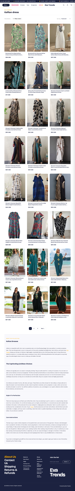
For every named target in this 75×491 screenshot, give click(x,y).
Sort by (58, 18)
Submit (66, 461)
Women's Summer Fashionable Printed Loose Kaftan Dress (14, 129)
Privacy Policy (27, 466)
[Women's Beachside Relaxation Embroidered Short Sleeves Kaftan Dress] (60, 262)
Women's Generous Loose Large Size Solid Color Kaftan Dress (37, 279)
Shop (5, 5)
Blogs (38, 457)
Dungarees (34, 5)
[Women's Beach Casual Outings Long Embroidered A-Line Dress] (14, 300)
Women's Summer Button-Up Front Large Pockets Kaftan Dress (59, 204)
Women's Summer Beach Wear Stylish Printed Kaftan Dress (14, 241)
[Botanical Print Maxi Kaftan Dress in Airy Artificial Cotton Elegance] (14, 38)
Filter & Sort (18, 18)
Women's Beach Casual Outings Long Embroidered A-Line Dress (14, 316)
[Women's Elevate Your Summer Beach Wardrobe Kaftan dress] (60, 225)
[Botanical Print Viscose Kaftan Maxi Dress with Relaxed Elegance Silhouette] (37, 38)
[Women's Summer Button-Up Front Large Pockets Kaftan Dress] (60, 187)
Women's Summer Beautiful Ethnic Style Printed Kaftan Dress (13, 204)
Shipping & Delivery (40, 469)
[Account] (67, 5)
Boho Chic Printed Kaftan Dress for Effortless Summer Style (37, 91)
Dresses (22, 5)
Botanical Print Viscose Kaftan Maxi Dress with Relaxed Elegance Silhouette (36, 54)
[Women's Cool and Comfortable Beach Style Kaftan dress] (37, 187)
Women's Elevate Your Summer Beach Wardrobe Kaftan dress (59, 241)
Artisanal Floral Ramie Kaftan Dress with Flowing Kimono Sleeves (14, 91)
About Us (10, 456)
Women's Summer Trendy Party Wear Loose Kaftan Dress (37, 129)
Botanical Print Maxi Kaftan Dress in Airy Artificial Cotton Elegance (14, 54)
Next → (43, 328)
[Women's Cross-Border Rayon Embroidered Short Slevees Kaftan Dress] (37, 300)
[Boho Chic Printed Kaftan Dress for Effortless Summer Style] (37, 75)
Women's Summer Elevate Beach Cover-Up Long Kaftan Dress (15, 279)
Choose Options (15, 49)
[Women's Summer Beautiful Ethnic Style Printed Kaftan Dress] (14, 187)
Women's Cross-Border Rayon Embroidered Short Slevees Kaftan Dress (36, 316)
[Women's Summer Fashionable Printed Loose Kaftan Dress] (14, 113)
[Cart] (71, 5)
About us (39, 459)
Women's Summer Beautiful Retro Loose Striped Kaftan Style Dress (60, 166)
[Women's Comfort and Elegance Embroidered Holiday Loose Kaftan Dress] (60, 300)
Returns (25, 457)
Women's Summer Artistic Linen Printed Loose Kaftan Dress (37, 166)
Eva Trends (68, 486)
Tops (28, 5)
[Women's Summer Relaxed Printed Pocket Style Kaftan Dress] (60, 113)
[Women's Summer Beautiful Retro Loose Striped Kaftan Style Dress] (60, 150)
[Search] (63, 5)
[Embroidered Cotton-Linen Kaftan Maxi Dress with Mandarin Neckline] (60, 38)
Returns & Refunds (10, 471)
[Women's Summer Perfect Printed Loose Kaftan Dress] (14, 150)
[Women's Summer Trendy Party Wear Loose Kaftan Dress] (37, 113)
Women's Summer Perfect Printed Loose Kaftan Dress (13, 166)
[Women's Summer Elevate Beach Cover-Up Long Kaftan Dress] (14, 262)
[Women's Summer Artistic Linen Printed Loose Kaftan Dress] (37, 150)
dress (32, 407)
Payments (39, 461)
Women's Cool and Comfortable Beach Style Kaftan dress (37, 204)
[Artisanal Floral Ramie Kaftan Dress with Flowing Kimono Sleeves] (14, 75)
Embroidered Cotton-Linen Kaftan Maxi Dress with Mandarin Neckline (60, 54)
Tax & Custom (39, 476)
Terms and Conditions (26, 468)
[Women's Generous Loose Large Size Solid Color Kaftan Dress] (37, 262)
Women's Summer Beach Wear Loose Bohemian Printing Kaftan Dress (37, 241)
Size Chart (26, 459)
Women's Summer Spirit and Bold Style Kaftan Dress (60, 91)
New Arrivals (15, 5)
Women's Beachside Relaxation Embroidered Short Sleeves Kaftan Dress (59, 279)
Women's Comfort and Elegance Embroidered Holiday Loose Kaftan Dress (60, 316)
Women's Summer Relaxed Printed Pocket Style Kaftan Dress (58, 129)
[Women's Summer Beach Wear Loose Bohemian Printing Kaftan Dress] (37, 225)
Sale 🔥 (41, 5)
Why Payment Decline (39, 465)
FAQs (24, 461)
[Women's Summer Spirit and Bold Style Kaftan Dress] (60, 75)
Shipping (10, 466)
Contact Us (9, 462)
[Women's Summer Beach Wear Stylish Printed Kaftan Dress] (14, 225)
